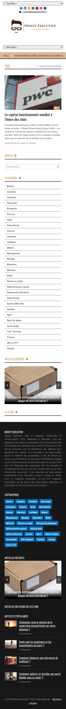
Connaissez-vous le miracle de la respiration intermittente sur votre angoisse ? (37, 625)
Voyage (10, 348)
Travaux (11, 337)
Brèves (10, 186)
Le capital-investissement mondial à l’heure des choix (28, 117)
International (13, 225)
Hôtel (9, 219)
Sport (9, 314)
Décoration (12, 202)
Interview (11, 236)
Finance (11, 214)
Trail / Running (14, 331)
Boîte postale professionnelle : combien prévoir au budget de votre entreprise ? (33, 399)
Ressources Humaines (18, 292)
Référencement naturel (18, 286)
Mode (9, 275)
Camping (11, 191)
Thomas (32, 143)
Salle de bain (13, 297)
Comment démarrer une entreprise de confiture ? (38, 659)
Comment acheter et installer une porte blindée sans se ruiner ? (39, 675)
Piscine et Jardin (15, 281)
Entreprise (12, 208)
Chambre (11, 197)
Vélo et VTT (12, 342)
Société (10, 309)
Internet (10, 230)
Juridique (11, 241)
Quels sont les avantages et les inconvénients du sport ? (35, 643)
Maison (10, 247)
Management (13, 253)
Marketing (12, 264)
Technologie (13, 325)
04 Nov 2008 (19, 143)
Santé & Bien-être (15, 303)
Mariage (11, 258)
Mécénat (11, 270)
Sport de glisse (14, 320)
